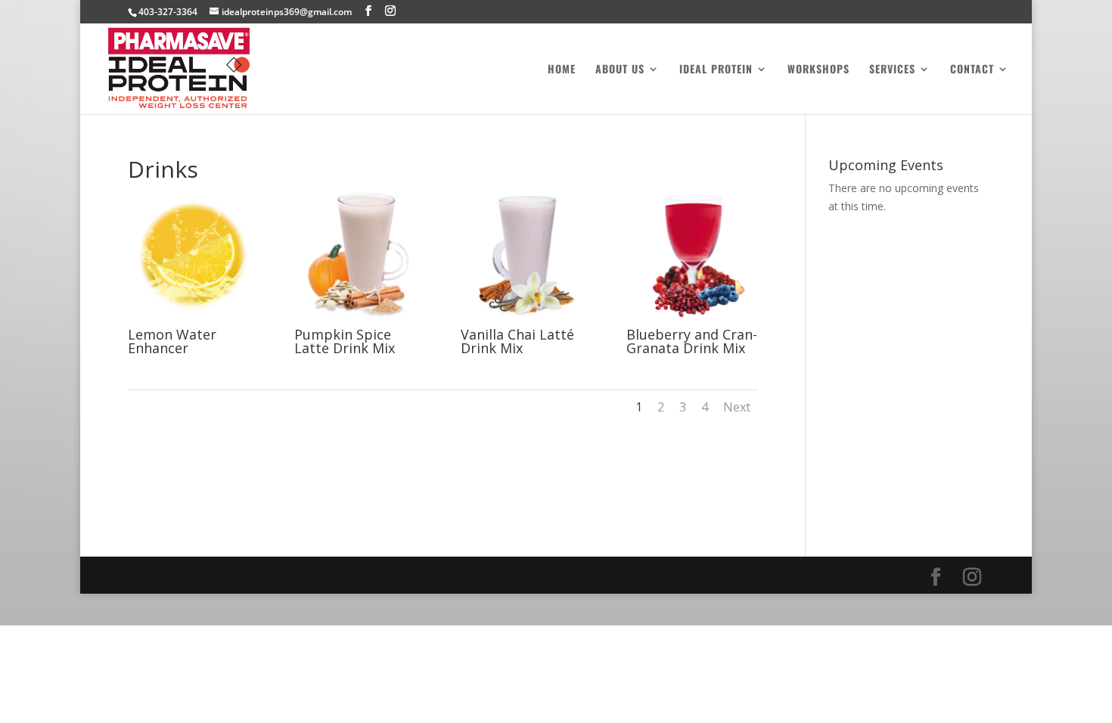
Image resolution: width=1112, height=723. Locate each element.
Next (736, 407)
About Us (620, 70)
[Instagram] (390, 11)
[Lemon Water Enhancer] (193, 319)
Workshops (818, 70)
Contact (972, 70)
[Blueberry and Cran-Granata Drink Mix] (692, 319)
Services (892, 70)
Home (562, 70)
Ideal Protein (716, 70)
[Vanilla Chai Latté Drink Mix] (526, 319)
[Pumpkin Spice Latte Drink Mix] (360, 319)
